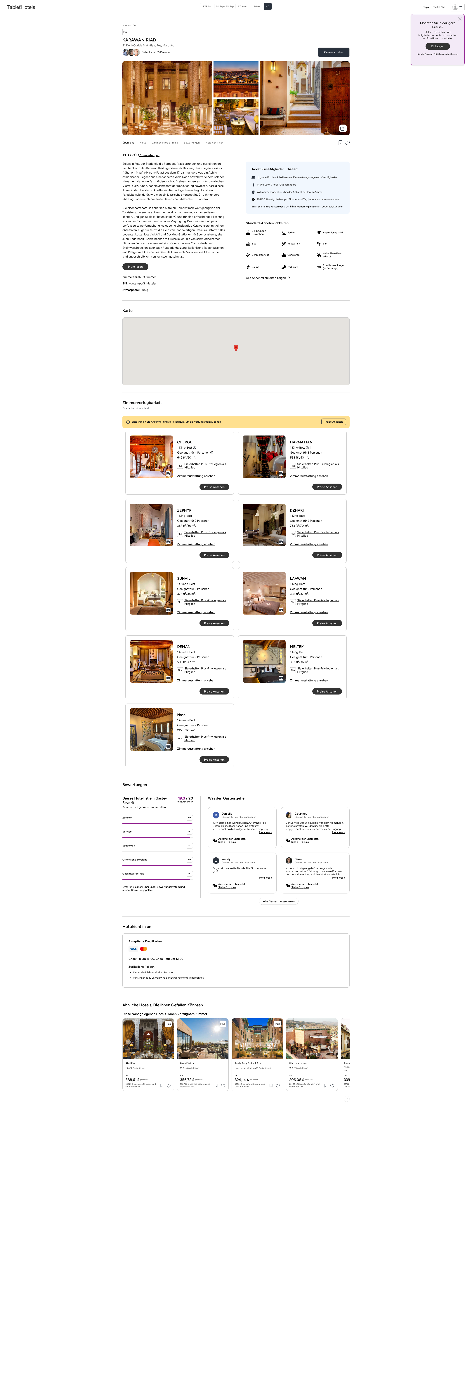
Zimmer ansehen (333, 52)
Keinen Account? (437, 54)
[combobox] (208, 6)
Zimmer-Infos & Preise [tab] (165, 142)
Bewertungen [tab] (192, 142)
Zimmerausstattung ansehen (196, 476)
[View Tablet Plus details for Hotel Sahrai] (223, 1024)
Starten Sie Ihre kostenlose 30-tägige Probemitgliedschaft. (286, 206)
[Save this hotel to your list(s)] (340, 142)
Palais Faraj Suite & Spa (248, 1063)
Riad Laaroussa (297, 1063)
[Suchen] (268, 6)
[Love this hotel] (347, 142)
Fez (136, 25)
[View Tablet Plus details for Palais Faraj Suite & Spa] (277, 1024)
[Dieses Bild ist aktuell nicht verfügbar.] (151, 456)
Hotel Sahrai (187, 1063)
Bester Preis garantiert (135, 408)
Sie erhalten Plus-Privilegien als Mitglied (205, 465)
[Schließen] (459, 19)
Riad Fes (130, 1063)
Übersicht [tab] (128, 142)
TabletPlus (439, 7)
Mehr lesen (265, 832)
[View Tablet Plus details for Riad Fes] (168, 1024)
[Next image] (168, 1042)
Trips (426, 7)
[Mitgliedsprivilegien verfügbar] (125, 32)
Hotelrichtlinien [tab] (214, 142)
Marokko (127, 25)
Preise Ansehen (333, 421)
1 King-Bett (184, 447)
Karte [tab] (143, 142)
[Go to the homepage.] (21, 7)
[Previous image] (128, 1042)
